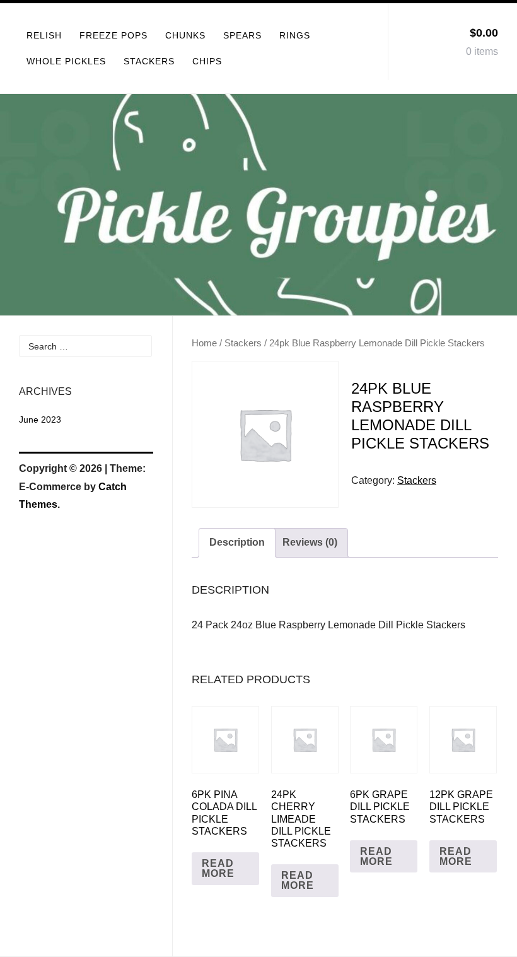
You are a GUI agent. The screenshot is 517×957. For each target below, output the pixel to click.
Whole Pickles (66, 61)
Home (204, 343)
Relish (44, 35)
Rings (294, 35)
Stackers (149, 61)
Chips (207, 61)
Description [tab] (237, 542)
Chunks (185, 35)
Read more (218, 868)
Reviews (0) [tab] (309, 542)
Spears (242, 35)
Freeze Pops (113, 35)
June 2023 (40, 419)
